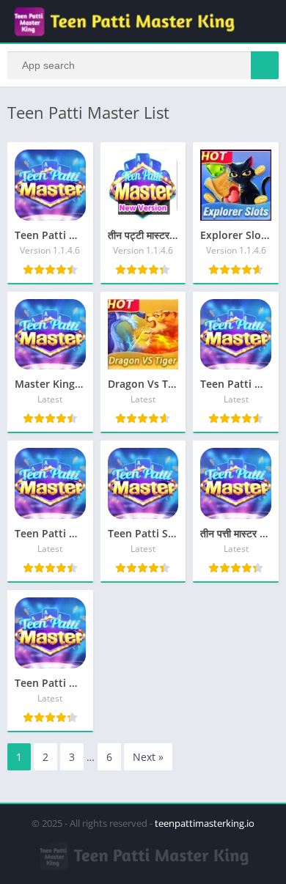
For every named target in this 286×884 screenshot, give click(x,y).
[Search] (265, 65)
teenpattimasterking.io (204, 823)
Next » (148, 757)
